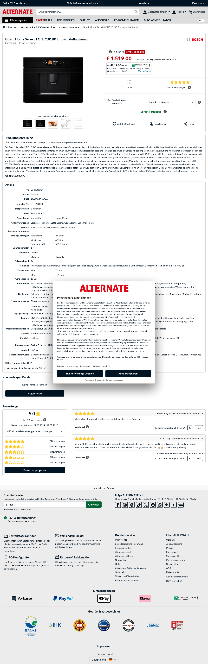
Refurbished (66, 20)
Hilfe (192, 3)
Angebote (102, 20)
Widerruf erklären (124, 556)
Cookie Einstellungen (177, 576)
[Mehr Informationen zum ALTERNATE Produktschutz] (199, 102)
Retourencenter (123, 547)
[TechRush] (167, 504)
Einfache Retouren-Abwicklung (82, 3)
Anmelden (93, 504)
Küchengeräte (28, 27)
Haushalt (12, 27)
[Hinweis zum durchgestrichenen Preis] (110, 52)
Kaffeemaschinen (47, 27)
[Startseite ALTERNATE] (17, 11)
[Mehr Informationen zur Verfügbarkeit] (165, 111)
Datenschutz (25, 509)
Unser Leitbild (173, 564)
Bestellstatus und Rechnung (129, 543)
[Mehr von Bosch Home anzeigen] (195, 41)
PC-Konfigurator (126, 20)
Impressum (104, 646)
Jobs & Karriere (174, 543)
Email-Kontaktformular (84, 543)
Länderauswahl (104, 653)
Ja (190, 427)
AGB (168, 568)
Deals (44, 20)
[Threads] (132, 504)
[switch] (201, 20)
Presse (169, 547)
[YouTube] (174, 504)
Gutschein (120, 572)
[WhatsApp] (160, 504)
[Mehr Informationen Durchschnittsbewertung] (189, 87)
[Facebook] (118, 504)
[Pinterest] (153, 504)
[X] (146, 504)
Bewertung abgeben (34, 470)
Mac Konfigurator (157, 20)
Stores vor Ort (173, 556)
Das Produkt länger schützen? (117, 102)
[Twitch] (181, 504)
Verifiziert (80, 426)
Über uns (170, 539)
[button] (158, 123)
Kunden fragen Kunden (126, 580)
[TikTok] (139, 504)
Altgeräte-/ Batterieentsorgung (130, 568)
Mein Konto (121, 539)
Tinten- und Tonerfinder (127, 576)
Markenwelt (172, 551)
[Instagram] (125, 504)
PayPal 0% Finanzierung (14, 3)
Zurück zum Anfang (104, 488)
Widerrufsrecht (123, 551)
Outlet (85, 20)
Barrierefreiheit (174, 580)
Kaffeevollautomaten (69, 27)
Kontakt (201, 3)
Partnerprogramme (176, 560)
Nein (198, 427)
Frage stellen (34, 393)
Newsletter (144, 3)
